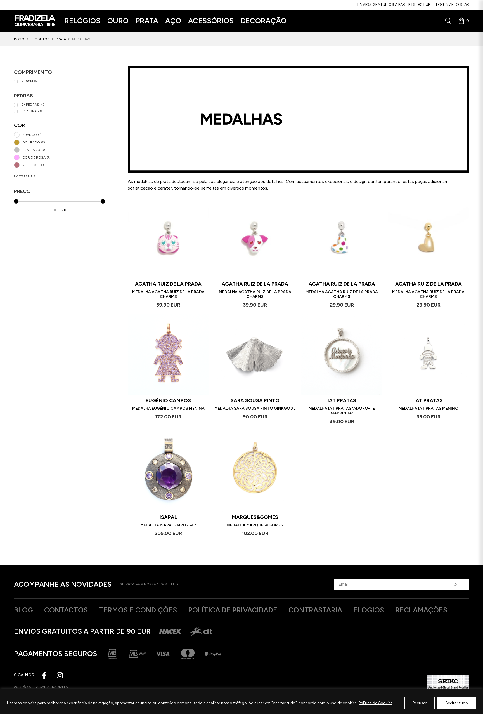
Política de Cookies (375, 703)
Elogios (368, 610)
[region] (241, 701)
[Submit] (455, 584)
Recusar (420, 703)
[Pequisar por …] (448, 21)
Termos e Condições (138, 610)
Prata (61, 39)
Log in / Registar (452, 4)
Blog (23, 610)
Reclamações (421, 610)
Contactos (66, 610)
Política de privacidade (232, 610)
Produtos (39, 39)
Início (19, 39)
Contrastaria (315, 610)
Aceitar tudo (456, 703)
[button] (82, 20)
